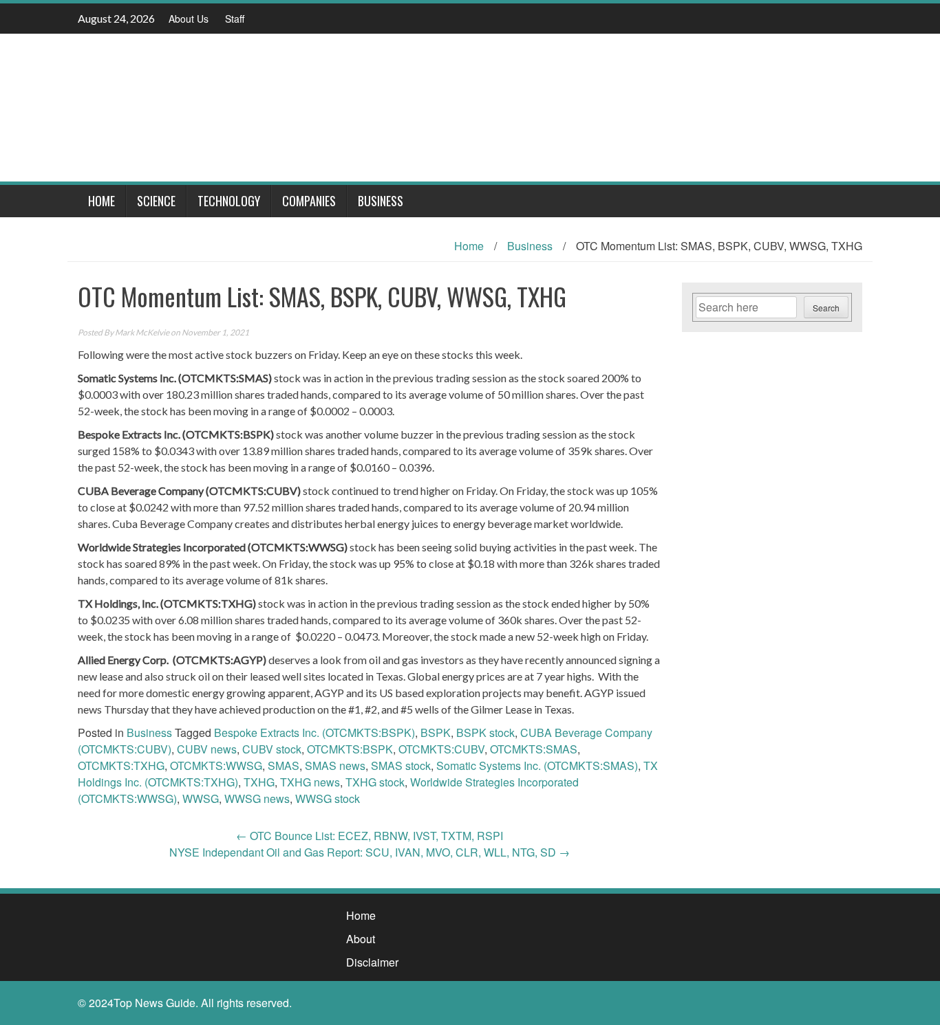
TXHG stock (375, 782)
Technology (228, 201)
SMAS (283, 765)
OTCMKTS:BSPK (350, 749)
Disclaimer (372, 962)
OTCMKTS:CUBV (441, 749)
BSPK (435, 732)
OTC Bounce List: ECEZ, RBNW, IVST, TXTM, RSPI (369, 836)
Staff (234, 18)
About (360, 939)
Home (101, 201)
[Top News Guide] (465, 106)
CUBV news (207, 749)
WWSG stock (327, 798)
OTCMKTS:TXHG (121, 765)
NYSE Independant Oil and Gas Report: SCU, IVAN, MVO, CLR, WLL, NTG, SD (369, 852)
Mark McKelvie (142, 332)
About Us (189, 18)
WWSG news (257, 798)
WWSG (200, 798)
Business (380, 201)
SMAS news (335, 765)
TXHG (259, 782)
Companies (309, 201)
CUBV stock (271, 749)
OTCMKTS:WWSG (216, 765)
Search (826, 307)
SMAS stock (401, 765)
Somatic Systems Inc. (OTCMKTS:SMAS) (537, 765)
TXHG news (310, 782)
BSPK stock (485, 732)
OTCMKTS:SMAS (533, 749)
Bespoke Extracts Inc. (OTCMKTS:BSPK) (314, 732)
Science (156, 201)
